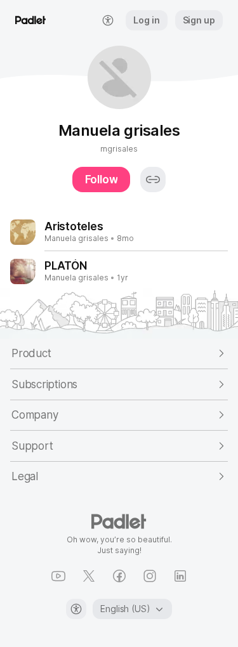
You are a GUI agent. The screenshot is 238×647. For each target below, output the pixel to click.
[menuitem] (108, 20)
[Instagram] (149, 576)
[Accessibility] (76, 609)
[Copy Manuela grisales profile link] (153, 179)
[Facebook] (119, 576)
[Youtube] (58, 576)
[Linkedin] (180, 576)
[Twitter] (88, 576)
